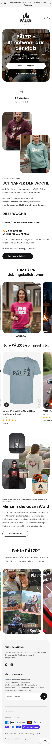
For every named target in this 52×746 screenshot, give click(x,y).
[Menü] (3, 18)
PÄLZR (4, 417)
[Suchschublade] (43, 18)
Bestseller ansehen (26, 66)
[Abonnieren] (43, 696)
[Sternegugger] (21, 310)
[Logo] (26, 18)
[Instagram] (6, 664)
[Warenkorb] (48, 18)
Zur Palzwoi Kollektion (17, 256)
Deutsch (8, 711)
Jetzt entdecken (15, 533)
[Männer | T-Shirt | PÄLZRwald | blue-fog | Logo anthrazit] (21, 380)
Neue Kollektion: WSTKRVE (26, 74)
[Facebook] (11, 664)
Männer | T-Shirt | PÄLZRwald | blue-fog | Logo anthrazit (19, 412)
